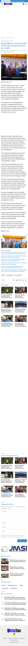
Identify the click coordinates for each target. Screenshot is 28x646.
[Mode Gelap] (23, 4)
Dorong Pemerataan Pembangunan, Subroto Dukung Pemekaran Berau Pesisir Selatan (12, 267)
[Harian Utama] (8, 4)
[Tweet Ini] (17, 280)
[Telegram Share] (23, 280)
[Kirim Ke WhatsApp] (26, 280)
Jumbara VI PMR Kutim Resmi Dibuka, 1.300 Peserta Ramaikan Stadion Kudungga (14, 263)
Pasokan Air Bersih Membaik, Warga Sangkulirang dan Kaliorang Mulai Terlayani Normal (18, 574)
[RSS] (14, 634)
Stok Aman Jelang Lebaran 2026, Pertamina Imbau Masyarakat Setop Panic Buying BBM (14, 256)
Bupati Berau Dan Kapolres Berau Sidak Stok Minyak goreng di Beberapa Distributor (15, 609)
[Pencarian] (26, 4)
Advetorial (3, 41)
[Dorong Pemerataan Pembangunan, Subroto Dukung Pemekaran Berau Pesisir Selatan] (7, 318)
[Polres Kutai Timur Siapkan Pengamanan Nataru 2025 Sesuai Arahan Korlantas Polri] (7, 304)
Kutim (21, 585)
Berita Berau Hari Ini (16, 50)
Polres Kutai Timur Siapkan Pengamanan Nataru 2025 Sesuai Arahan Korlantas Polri (13, 260)
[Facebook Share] (14, 280)
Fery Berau (6, 50)
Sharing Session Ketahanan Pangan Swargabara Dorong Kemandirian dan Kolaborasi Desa (18, 567)
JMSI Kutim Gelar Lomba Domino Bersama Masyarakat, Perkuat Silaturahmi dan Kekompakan (18, 561)
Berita (11, 41)
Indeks (10, 638)
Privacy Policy (14, 640)
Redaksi (5, 638)
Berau (8, 41)
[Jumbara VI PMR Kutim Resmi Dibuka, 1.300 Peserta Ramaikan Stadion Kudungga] (21, 304)
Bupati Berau (10, 275)
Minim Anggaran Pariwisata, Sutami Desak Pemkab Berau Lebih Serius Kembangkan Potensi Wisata (14, 270)
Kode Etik (15, 638)
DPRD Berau (14, 588)
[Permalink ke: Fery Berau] (2, 51)
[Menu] (2, 4)
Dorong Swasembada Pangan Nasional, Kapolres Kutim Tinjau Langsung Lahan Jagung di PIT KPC (13, 253)
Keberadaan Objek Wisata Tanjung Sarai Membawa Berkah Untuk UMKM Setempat (14, 598)
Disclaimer (22, 638)
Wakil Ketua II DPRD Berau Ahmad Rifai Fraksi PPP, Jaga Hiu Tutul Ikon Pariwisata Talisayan (14, 614)
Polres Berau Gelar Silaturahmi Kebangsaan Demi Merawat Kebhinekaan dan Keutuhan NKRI (15, 603)
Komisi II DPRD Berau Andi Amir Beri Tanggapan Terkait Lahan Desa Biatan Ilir (14, 619)
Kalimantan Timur (12, 585)
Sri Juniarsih (18, 275)
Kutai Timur (5, 588)
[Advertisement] (14, 20)
